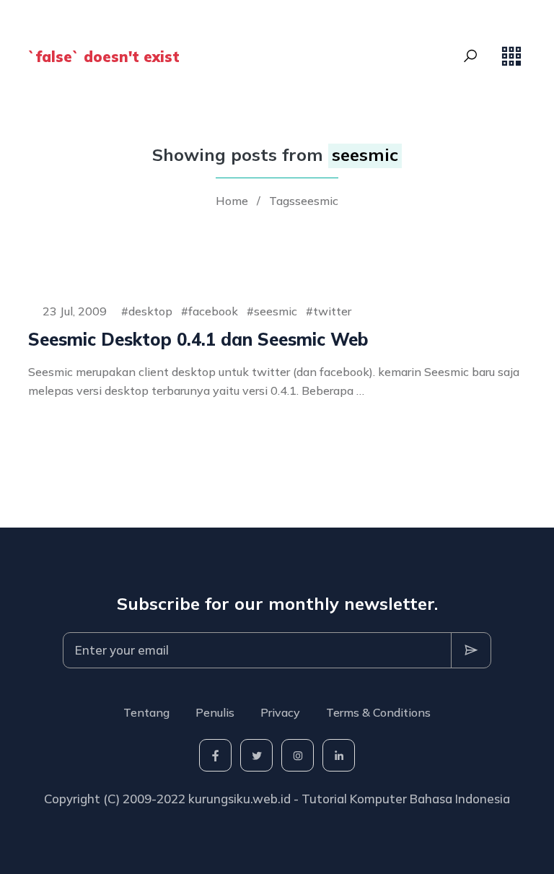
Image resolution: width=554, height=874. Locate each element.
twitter (332, 311)
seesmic (275, 311)
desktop (150, 311)
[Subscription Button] (471, 650)
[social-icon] (215, 755)
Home (232, 200)
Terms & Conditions (378, 712)
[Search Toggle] (470, 56)
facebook (213, 311)
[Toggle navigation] (511, 56)
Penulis (214, 712)
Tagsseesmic (303, 200)
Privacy (280, 712)
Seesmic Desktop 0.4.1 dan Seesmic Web (198, 339)
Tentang (146, 712)
